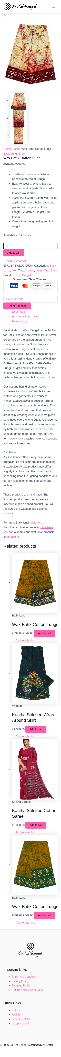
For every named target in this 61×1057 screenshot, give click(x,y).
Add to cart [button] (44, 633)
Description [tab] (19, 311)
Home (7, 148)
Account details (21, 1019)
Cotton (30, 270)
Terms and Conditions (25, 976)
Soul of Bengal (22, 275)
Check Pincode (17, 306)
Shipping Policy (21, 985)
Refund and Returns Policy (28, 990)
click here (36, 522)
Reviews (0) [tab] (19, 321)
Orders (16, 1010)
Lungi (39, 270)
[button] (5, 15)
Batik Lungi (10, 153)
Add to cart (13, 252)
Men (16, 148)
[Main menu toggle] (54, 7)
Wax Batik (50, 270)
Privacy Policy (20, 981)
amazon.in (13, 536)
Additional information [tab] (25, 316)
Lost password (20, 1023)
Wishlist (16, 1014)
